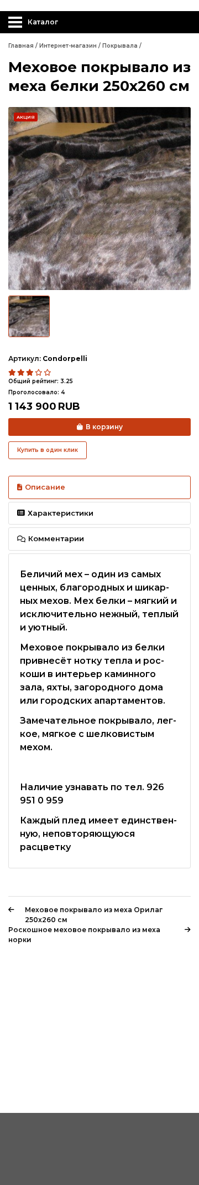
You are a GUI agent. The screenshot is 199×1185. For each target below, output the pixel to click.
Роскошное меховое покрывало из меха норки (84, 934)
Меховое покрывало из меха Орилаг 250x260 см (94, 915)
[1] (12, 372)
